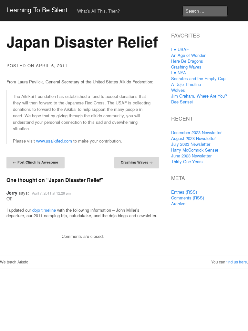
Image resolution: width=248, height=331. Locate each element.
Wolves (178, 90)
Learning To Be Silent (36, 9)
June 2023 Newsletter (191, 156)
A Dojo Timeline (186, 84)
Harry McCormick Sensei (194, 150)
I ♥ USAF (180, 49)
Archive (178, 203)
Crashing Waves (137, 162)
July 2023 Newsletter (190, 144)
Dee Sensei (182, 102)
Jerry (11, 192)
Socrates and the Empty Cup (198, 78)
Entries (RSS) (184, 192)
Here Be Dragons (187, 61)
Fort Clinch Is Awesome (35, 162)
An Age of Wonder (188, 55)
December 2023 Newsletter (196, 132)
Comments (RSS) (187, 198)
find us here (236, 261)
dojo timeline (44, 210)
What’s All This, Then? (98, 11)
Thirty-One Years (187, 161)
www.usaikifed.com (54, 141)
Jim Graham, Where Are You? (199, 96)
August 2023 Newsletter (193, 138)
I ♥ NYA (178, 72)
